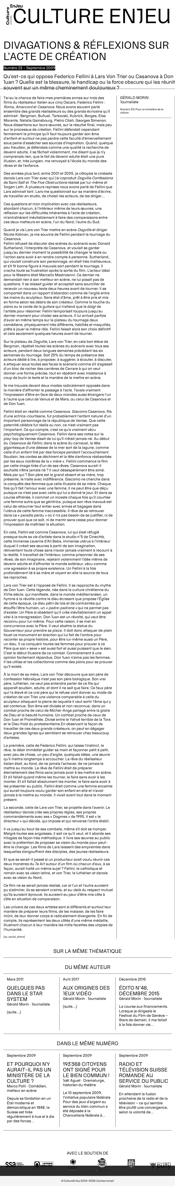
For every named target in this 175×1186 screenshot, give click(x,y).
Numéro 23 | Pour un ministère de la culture (141, 111)
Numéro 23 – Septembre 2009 (29, 68)
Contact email (105, 1181)
